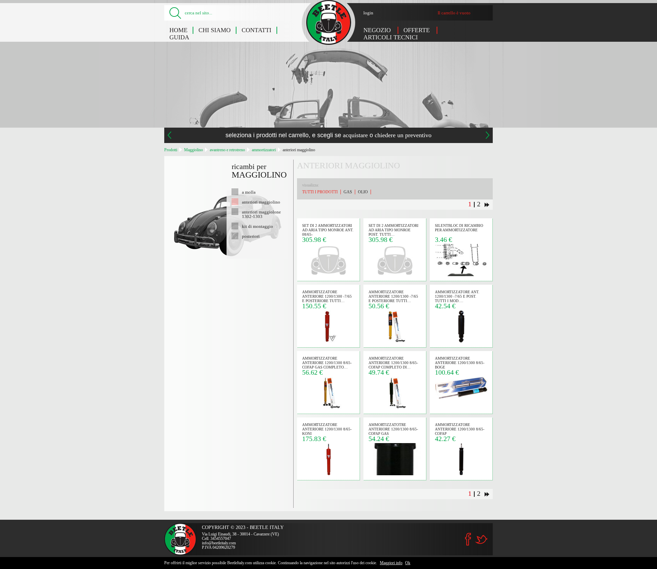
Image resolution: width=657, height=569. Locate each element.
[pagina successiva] (487, 205)
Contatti (256, 30)
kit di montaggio (257, 226)
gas (348, 192)
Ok (407, 562)
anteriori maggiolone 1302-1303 (261, 214)
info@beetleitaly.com (219, 543)
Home (178, 30)
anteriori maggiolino (299, 149)
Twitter (481, 539)
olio (363, 192)
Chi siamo (214, 30)
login (368, 12)
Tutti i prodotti (320, 192)
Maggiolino (193, 149)
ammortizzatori (264, 149)
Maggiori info (391, 562)
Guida (179, 37)
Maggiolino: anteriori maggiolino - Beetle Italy (328, 22)
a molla (249, 192)
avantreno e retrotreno (227, 149)
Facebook (468, 539)
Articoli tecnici (390, 37)
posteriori (251, 236)
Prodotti (170, 149)
